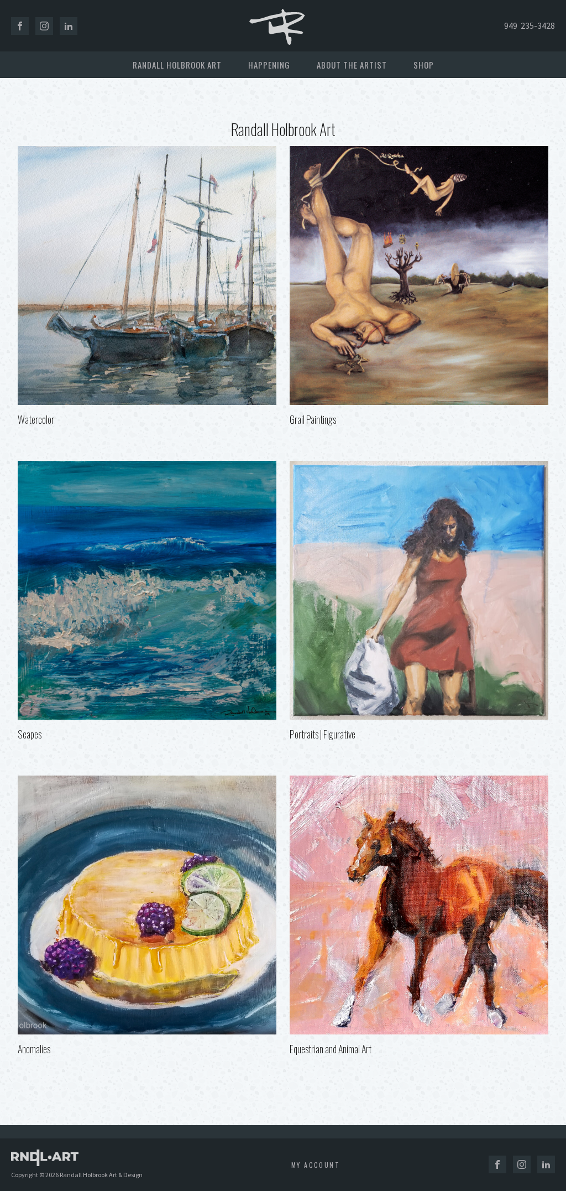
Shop (423, 65)
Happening (269, 65)
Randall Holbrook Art (177, 65)
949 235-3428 (529, 25)
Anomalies (34, 1049)
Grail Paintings (313, 419)
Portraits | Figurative (322, 734)
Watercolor (36, 419)
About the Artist (352, 65)
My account (315, 1164)
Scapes (29, 734)
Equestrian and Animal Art (330, 1049)
